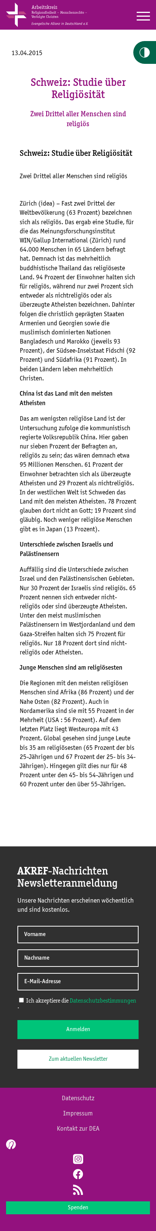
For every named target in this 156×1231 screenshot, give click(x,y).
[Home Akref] (47, 25)
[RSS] (78, 1190)
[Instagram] (78, 1160)
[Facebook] (78, 1175)
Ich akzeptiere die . (76, 1003)
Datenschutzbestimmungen (103, 1001)
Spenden (78, 1208)
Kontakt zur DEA (78, 1128)
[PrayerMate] (10, 1144)
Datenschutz (78, 1098)
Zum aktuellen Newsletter (78, 1059)
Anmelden (78, 1030)
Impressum (78, 1113)
